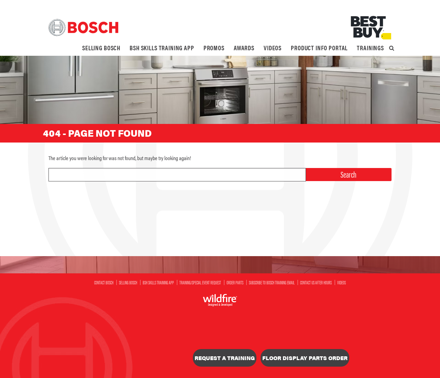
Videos (273, 47)
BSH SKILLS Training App (162, 47)
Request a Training (225, 358)
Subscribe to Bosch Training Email (272, 282)
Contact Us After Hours (316, 282)
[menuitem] (101, 48)
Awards (244, 47)
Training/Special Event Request (200, 282)
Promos (214, 47)
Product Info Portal (319, 47)
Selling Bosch (101, 47)
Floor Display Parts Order (305, 358)
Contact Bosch (103, 282)
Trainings (370, 47)
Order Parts (235, 282)
